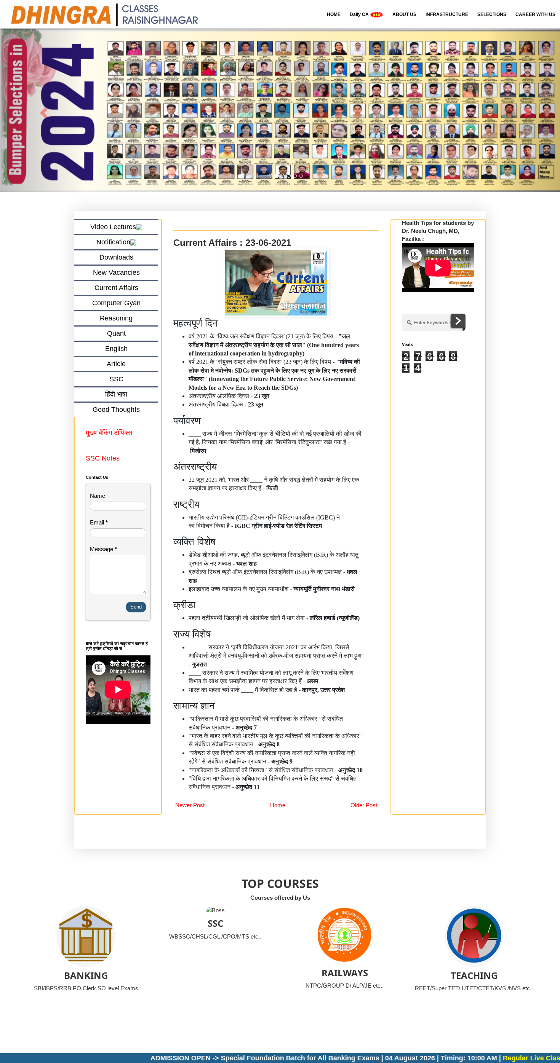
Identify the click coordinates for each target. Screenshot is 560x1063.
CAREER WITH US (535, 14)
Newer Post (190, 805)
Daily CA (360, 14)
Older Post (363, 805)
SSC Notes (103, 458)
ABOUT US (404, 14)
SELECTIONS (491, 14)
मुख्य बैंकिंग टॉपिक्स (110, 433)
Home (277, 805)
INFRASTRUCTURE (447, 14)
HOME (334, 14)
